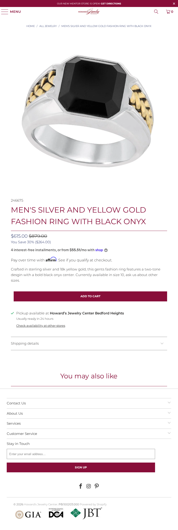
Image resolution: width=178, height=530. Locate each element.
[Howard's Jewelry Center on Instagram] (88, 486)
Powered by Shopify (93, 504)
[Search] (156, 11)
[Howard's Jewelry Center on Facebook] (80, 486)
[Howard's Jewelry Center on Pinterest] (96, 486)
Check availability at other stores (40, 325)
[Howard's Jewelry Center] (89, 11)
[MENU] (2, 11)
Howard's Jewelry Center (40, 504)
